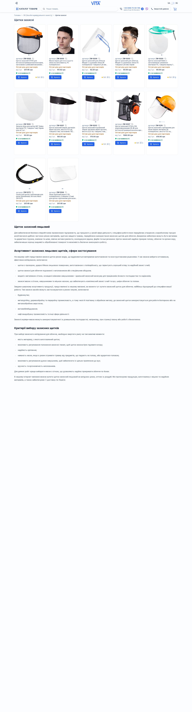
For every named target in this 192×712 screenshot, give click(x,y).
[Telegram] (142, 9)
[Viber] (147, 9)
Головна (17, 15)
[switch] (173, 3)
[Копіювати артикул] (33, 58)
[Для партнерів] (16, 3)
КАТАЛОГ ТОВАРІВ (28, 9)
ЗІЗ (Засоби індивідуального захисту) (37, 15)
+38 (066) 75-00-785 (132, 8)
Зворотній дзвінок (161, 9)
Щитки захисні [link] (60, 15)
